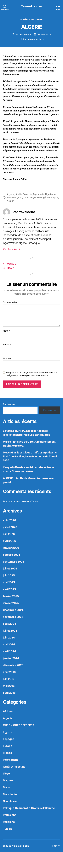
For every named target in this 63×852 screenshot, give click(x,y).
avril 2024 (9, 651)
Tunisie (7, 828)
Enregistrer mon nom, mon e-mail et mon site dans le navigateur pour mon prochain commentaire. (31, 374)
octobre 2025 (11, 554)
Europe (7, 745)
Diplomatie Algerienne (44, 194)
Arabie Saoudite (24, 194)
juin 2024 (9, 637)
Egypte (7, 732)
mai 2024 (9, 644)
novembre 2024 (13, 616)
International (11, 759)
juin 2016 (9, 678)
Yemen (10, 200)
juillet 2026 (10, 527)
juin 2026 (9, 534)
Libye (33, 197)
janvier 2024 (11, 658)
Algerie (10, 194)
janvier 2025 (11, 603)
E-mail (7, 344)
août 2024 (9, 623)
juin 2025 (9, 575)
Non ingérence (44, 197)
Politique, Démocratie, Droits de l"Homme (29, 808)
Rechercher (9, 404)
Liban (26, 197)
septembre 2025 (13, 561)
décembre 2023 (13, 665)
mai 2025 (9, 582)
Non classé (10, 801)
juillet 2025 (10, 568)
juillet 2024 (10, 630)
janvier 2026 (11, 547)
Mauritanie (10, 794)
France (7, 752)
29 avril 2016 (44, 34)
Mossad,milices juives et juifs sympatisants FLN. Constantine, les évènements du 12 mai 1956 (30, 456)
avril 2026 (9, 540)
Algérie (25, 19)
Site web (7, 358)
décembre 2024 (13, 609)
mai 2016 (9, 685)
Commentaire (11, 302)
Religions (9, 821)
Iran (20, 197)
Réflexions (9, 814)
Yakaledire (25, 34)
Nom (6, 331)
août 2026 (9, 520)
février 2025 (11, 596)
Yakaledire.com (31, 6)
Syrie (55, 197)
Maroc (7, 787)
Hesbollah (12, 197)
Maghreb (37, 19)
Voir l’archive (11, 249)
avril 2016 (9, 692)
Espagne (8, 739)
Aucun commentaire (33, 39)
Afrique (7, 711)
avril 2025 (9, 589)
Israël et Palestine (14, 766)
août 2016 (9, 672)
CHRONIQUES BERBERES (18, 725)
